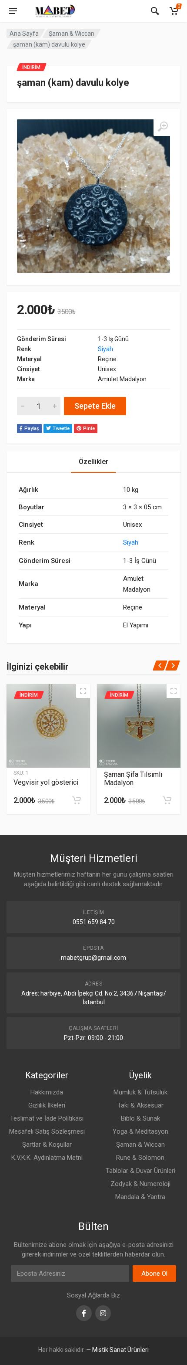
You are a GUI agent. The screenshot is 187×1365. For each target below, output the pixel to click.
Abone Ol (154, 1273)
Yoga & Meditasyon (140, 1131)
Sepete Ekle (95, 405)
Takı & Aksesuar (140, 1105)
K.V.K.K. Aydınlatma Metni (47, 1158)
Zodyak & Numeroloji (140, 1184)
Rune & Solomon (140, 1158)
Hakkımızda (46, 1092)
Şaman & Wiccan (71, 33)
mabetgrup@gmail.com (93, 957)
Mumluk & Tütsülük (140, 1092)
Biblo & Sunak (140, 1118)
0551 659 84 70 (94, 921)
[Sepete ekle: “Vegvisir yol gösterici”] (76, 800)
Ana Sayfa (24, 33)
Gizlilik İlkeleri (46, 1105)
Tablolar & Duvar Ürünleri (140, 1171)
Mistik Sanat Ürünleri (120, 1349)
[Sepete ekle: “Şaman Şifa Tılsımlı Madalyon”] (167, 800)
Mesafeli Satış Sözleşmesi (47, 1131)
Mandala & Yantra (140, 1197)
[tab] (93, 461)
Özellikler (93, 461)
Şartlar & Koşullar (47, 1144)
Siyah (105, 348)
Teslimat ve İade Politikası (46, 1118)
